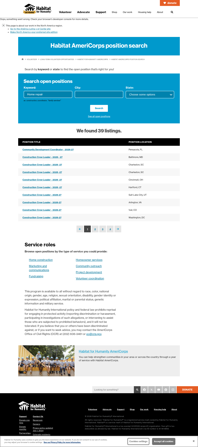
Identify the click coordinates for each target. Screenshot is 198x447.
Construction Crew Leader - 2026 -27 (42, 164)
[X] (151, 389)
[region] (99, 441)
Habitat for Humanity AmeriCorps (92, 59)
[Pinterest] (165, 389)
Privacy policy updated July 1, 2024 (43, 429)
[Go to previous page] (80, 231)
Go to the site (30, 29)
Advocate (107, 409)
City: (78, 87)
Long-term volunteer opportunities (57, 59)
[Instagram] (173, 389)
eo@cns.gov (93, 334)
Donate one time (24, 421)
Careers (36, 424)
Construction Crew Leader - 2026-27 (41, 194)
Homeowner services (89, 259)
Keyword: (30, 87)
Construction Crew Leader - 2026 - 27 (42, 157)
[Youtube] (158, 389)
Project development (89, 272)
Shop (132, 409)
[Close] (194, 441)
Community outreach (89, 266)
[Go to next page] (117, 231)
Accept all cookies (163, 441)
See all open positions (99, 116)
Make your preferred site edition (34, 32)
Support (120, 409)
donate (172, 3)
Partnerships (25, 433)
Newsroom (38, 420)
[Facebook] (144, 389)
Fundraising (36, 276)
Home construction (41, 259)
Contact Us (38, 416)
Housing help (160, 409)
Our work (144, 409)
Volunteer (32, 59)
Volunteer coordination (90, 278)
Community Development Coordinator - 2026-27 (48, 149)
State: (130, 87)
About (174, 409)
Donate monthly (22, 428)
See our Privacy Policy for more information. (62, 442)
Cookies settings (138, 441)
